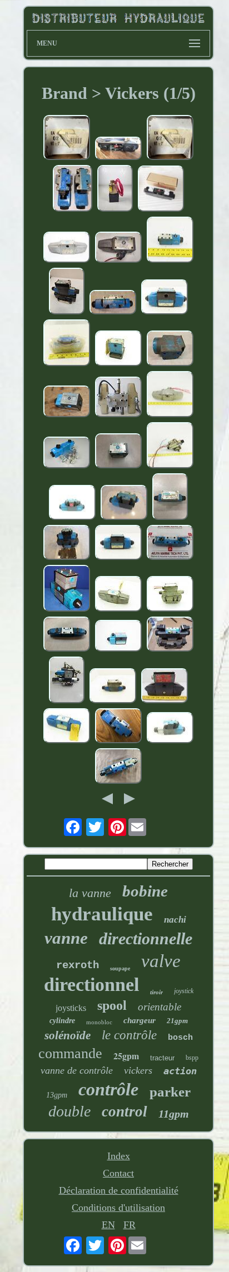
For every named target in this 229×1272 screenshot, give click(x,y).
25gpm (126, 1055)
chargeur (139, 1020)
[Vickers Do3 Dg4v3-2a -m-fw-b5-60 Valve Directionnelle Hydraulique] (123, 504)
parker (170, 1091)
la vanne (90, 893)
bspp (192, 1057)
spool (112, 1005)
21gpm (177, 1020)
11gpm (173, 1114)
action (180, 1070)
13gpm (56, 1095)
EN (108, 1224)
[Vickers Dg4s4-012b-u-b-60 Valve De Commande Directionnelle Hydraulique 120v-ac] (118, 637)
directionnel (91, 984)
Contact (118, 1173)
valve (161, 961)
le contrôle (129, 1035)
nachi (175, 919)
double (69, 1111)
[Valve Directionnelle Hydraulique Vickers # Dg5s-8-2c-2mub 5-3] (170, 635)
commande (70, 1053)
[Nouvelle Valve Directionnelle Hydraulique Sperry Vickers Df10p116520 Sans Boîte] (170, 349)
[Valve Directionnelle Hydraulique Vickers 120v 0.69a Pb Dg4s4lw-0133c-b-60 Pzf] (66, 589)
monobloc (99, 1022)
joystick (183, 991)
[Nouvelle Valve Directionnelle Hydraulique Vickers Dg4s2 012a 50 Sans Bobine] (118, 452)
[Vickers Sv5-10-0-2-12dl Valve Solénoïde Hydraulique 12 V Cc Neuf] (115, 190)
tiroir (156, 992)
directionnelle (145, 938)
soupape (120, 968)
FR (129, 1224)
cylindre (62, 1020)
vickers (138, 1070)
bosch (180, 1038)
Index (118, 1155)
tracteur (162, 1058)
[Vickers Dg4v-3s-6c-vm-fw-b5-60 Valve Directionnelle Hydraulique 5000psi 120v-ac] (170, 729)
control (124, 1111)
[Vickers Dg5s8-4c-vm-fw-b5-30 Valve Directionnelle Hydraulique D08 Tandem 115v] (66, 544)
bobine (145, 891)
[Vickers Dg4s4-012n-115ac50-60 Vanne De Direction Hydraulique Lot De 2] (170, 395)
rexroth (77, 965)
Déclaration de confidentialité (118, 1190)
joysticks (71, 1008)
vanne (66, 938)
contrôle (108, 1089)
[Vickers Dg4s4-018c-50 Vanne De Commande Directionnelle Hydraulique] (66, 249)
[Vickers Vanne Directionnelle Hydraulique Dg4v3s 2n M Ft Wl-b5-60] (112, 304)
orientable (159, 1007)
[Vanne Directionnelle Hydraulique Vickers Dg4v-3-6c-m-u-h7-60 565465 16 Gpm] (118, 150)
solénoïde (67, 1035)
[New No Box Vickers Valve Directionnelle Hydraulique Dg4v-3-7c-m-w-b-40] (170, 498)
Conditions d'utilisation (118, 1207)
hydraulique (102, 914)
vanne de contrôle (77, 1070)
